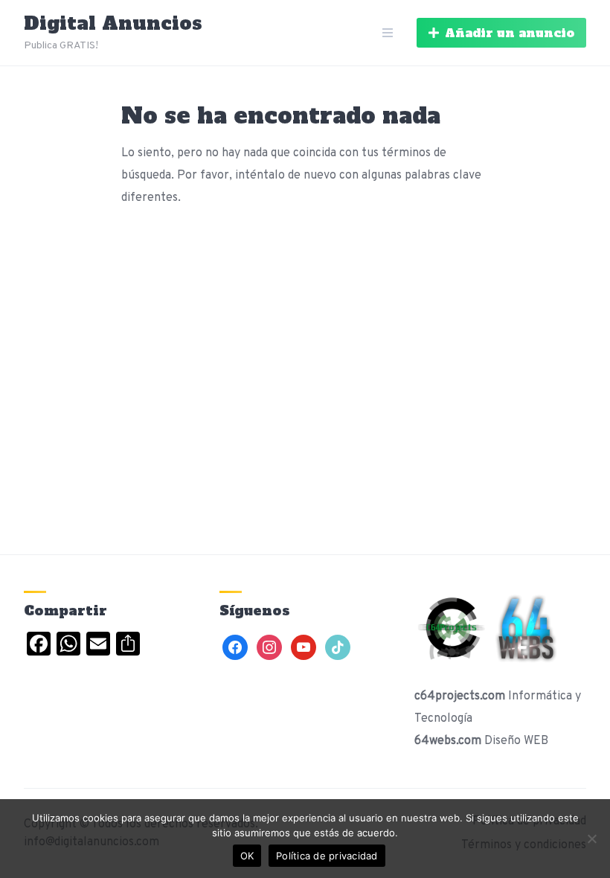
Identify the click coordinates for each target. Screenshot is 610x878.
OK (247, 856)
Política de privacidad (327, 856)
